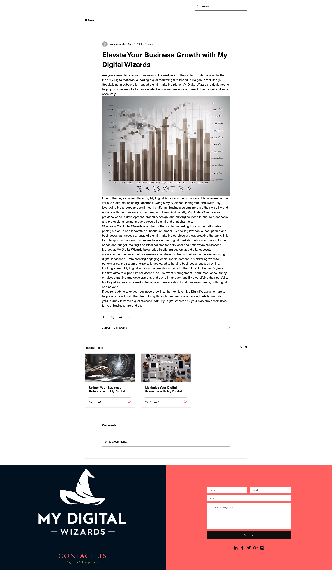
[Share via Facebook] (103, 317)
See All (243, 347)
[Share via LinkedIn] (120, 317)
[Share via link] (129, 317)
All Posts (89, 20)
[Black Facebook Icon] (242, 547)
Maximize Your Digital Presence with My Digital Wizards (163, 389)
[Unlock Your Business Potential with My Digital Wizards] (110, 368)
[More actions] (228, 44)
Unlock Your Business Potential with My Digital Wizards (107, 389)
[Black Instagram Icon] (262, 547)
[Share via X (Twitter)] (112, 317)
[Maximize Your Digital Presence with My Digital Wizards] (166, 368)
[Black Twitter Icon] (248, 547)
